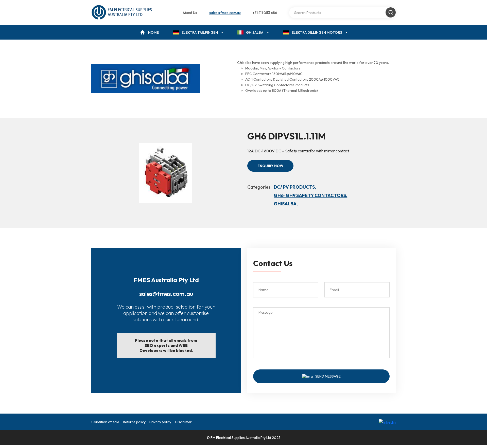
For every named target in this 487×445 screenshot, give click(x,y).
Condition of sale (105, 422)
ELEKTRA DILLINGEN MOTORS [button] (317, 32)
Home (153, 32)
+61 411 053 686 (265, 12)
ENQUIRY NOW (270, 166)
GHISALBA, (286, 204)
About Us (190, 12)
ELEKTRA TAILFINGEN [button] (200, 32)
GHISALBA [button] (254, 32)
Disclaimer (183, 422)
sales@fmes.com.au (225, 12)
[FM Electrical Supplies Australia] (122, 12)
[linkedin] (387, 422)
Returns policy (134, 422)
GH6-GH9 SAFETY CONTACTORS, (310, 195)
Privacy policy (160, 422)
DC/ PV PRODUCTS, (295, 187)
